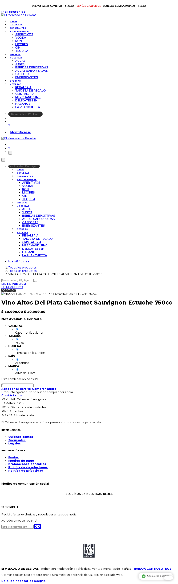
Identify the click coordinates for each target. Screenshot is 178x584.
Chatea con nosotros (158, 575)
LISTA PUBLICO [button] (13, 284)
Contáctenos (11, 395)
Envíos (13, 457)
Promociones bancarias (27, 464)
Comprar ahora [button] (44, 388)
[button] (37, 526)
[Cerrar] (3, 160)
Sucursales (17, 440)
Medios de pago (21, 460)
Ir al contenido (13, 11)
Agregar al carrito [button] (16, 388)
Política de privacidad (25, 470)
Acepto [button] (40, 581)
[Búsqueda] (44, 115)
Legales (14, 443)
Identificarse (20, 132)
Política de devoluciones (28, 467)
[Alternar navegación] (10, 153)
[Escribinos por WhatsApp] (168, 578)
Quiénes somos (20, 437)
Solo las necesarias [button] (17, 581)
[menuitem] (13, 21)
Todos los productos (22, 267)
